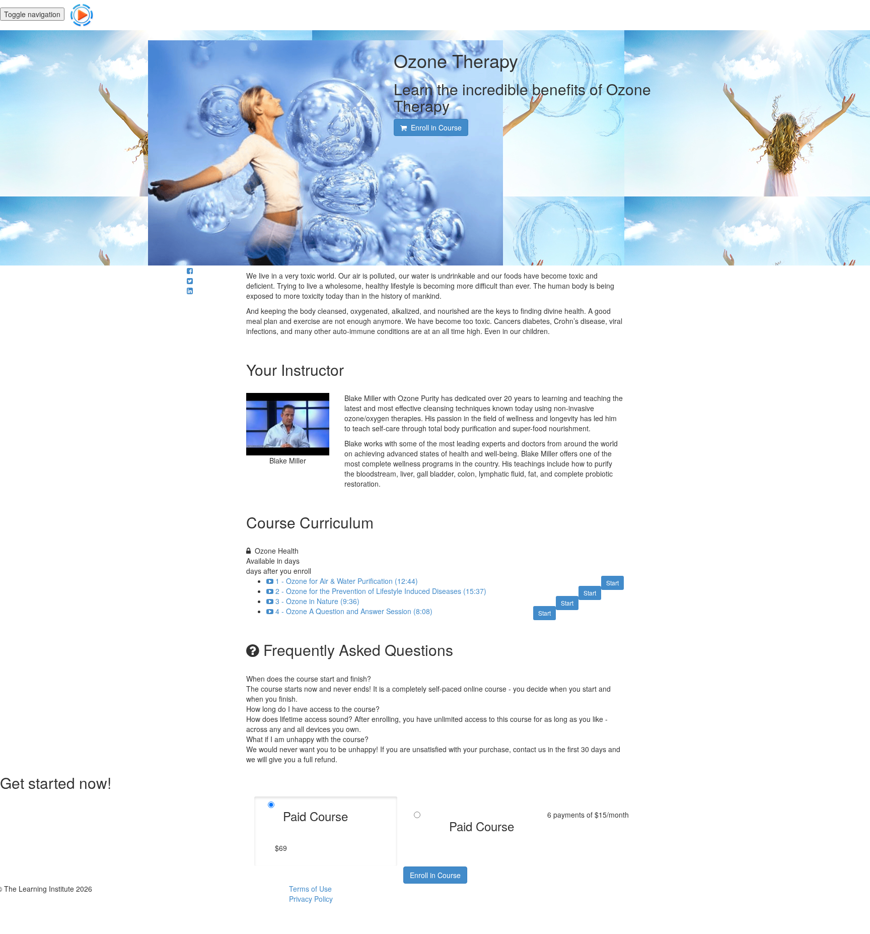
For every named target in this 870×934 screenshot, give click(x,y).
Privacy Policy (311, 899)
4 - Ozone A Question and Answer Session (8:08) (353, 611)
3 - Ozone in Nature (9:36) (317, 601)
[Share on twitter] (190, 281)
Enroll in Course (435, 875)
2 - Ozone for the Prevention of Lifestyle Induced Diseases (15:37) (380, 591)
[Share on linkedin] (190, 291)
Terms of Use (310, 889)
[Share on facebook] (190, 270)
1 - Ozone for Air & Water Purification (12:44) (346, 581)
